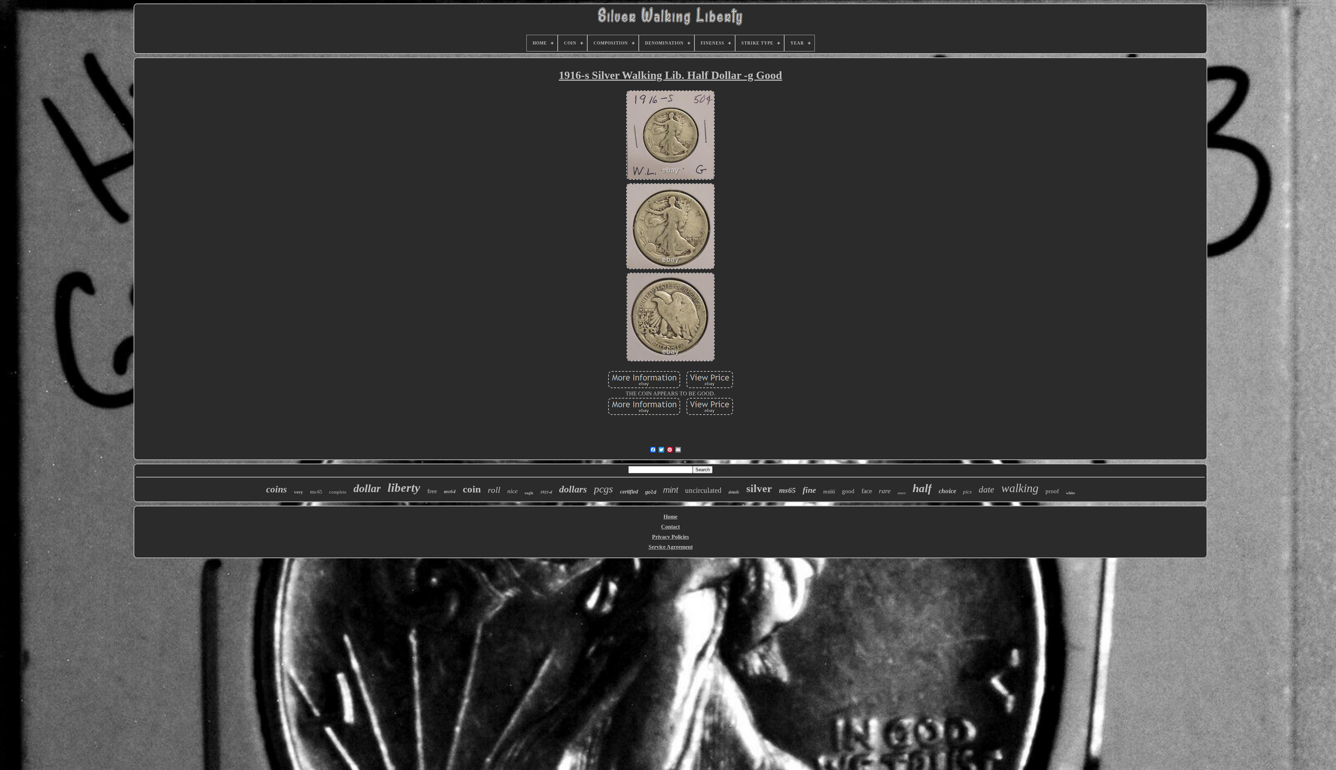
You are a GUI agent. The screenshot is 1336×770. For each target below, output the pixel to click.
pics (967, 492)
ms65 (787, 490)
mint (670, 490)
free (432, 491)
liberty (404, 488)
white (1070, 493)
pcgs (603, 489)
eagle (529, 493)
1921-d (546, 492)
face (866, 491)
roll (494, 490)
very (298, 492)
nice (512, 491)
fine (809, 490)
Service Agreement (671, 547)
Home (670, 517)
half (922, 488)
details (734, 492)
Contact (670, 527)
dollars (573, 489)
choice (947, 491)
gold (650, 492)
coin (472, 489)
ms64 (450, 491)
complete (338, 492)
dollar (367, 488)
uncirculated (703, 490)
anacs (902, 493)
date (986, 489)
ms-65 (316, 492)
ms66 (829, 492)
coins (276, 489)
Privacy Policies (670, 537)
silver (759, 488)
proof (1052, 491)
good (848, 491)
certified (629, 492)
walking (1020, 488)
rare (885, 491)
